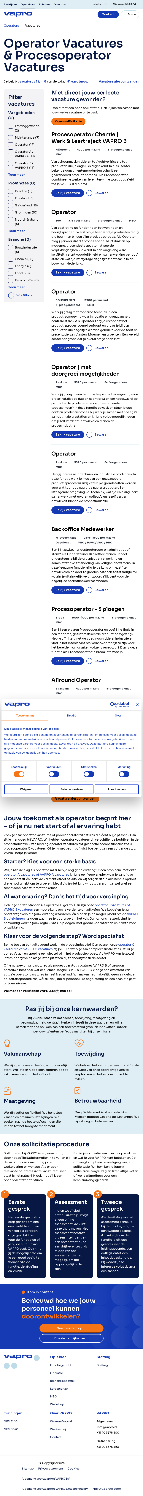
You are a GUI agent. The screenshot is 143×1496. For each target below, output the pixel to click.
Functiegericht (60, 1365)
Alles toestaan (117, 789)
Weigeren (26, 789)
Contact (108, 14)
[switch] (54, 774)
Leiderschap (59, 1388)
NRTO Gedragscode (107, 1488)
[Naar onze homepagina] (18, 14)
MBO (53, 1396)
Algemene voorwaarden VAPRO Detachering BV (55, 1488)
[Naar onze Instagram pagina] (7, 1366)
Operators (27, 4)
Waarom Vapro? (61, 1421)
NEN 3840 (11, 1429)
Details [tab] (71, 715)
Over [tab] (118, 715)
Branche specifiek (62, 1381)
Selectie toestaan (72, 789)
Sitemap (28, 1468)
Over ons (59, 4)
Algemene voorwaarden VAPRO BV (46, 1478)
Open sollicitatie (68, 121)
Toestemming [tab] (25, 715)
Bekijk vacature (67, 193)
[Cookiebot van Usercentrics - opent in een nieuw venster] (113, 705)
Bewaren (101, 193)
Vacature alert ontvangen (75, 799)
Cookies (74, 1468)
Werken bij (58, 1429)
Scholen (44, 4)
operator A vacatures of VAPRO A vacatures (36, 875)
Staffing (102, 1365)
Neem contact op (69, 1328)
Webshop (57, 1404)
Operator (56, 1373)
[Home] (18, 1357)
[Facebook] (14, 1366)
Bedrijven (10, 4)
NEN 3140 (11, 1421)
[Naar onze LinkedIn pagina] (37, 1358)
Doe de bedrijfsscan (69, 1338)
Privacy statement (50, 1468)
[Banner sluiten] (137, 704)
